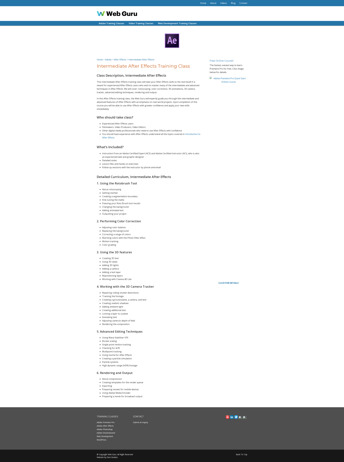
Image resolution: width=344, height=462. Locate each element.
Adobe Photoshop (105, 429)
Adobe (108, 59)
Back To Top (241, 454)
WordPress (101, 440)
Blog (233, 3)
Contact (243, 3)
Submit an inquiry (140, 422)
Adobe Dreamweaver (106, 433)
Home (203, 3)
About (213, 3)
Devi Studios (112, 457)
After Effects (120, 59)
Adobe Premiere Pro (105, 422)
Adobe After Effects (105, 426)
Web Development (105, 436)
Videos (223, 3)
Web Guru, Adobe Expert (117, 13)
